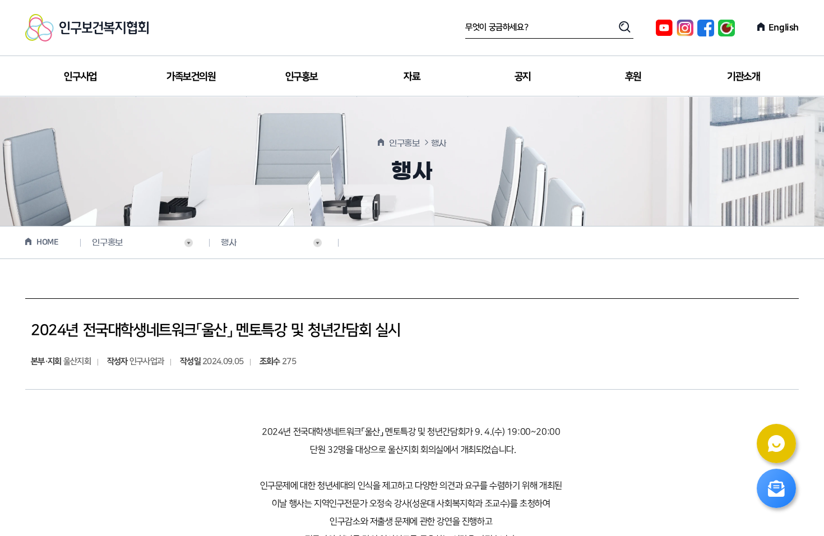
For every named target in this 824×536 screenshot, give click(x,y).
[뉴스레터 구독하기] (776, 488)
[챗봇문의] (776, 443)
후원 (633, 76)
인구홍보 (301, 76)
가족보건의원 (191, 76)
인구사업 (80, 76)
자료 (412, 76)
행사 (228, 242)
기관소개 (743, 76)
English (784, 27)
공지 (523, 76)
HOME (47, 242)
